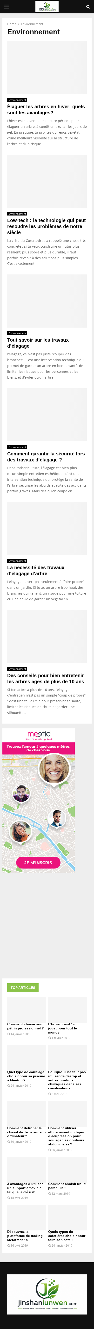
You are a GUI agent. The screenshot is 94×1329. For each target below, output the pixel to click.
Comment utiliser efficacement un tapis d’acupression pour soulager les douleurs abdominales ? (66, 1136)
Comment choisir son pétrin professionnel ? (25, 1026)
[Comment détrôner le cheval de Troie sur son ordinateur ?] (26, 1114)
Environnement (17, 99)
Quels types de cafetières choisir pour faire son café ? (66, 1236)
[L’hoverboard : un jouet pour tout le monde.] (67, 1010)
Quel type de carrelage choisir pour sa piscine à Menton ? (26, 1076)
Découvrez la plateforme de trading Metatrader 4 (25, 1236)
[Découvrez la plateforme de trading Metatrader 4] (26, 1218)
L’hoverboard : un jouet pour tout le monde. (63, 1028)
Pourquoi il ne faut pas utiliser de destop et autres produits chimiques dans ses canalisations (67, 1080)
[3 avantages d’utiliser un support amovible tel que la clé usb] (26, 1170)
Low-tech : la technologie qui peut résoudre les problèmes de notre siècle (46, 226)
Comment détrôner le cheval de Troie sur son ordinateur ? (26, 1132)
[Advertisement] (47, 926)
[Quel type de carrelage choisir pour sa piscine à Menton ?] (26, 1058)
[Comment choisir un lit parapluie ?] (67, 1170)
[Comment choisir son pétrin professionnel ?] (26, 1010)
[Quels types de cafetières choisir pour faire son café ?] (67, 1218)
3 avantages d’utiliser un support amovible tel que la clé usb (25, 1188)
